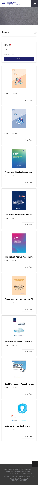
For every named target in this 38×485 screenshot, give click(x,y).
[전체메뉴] (34, 3)
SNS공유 (35, 32)
